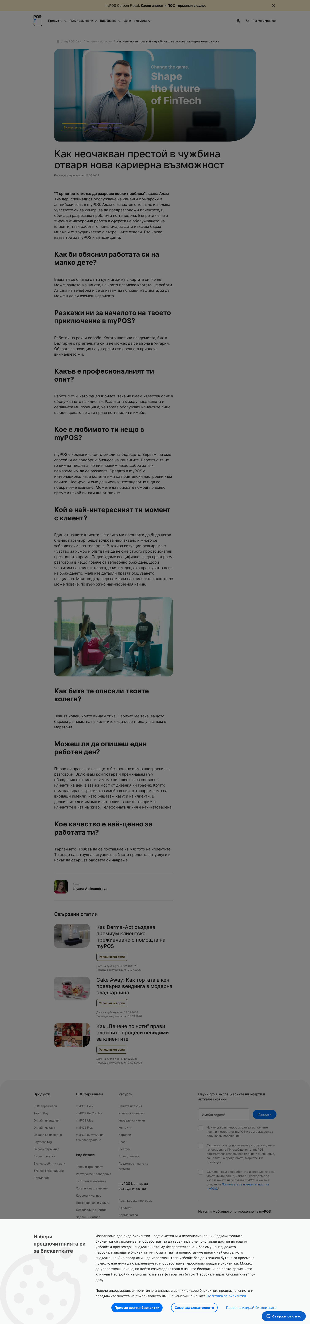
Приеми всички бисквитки (137, 1307)
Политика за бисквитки (226, 1296)
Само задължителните (194, 1307)
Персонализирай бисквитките (251, 1307)
